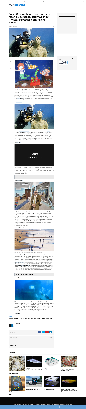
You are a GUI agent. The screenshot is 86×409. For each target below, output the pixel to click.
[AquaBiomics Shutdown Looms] (52, 361)
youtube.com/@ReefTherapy (64, 66)
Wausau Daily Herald (20, 227)
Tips (9, 1)
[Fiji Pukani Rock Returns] (17, 363)
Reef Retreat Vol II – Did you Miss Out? (33, 389)
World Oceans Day (28, 254)
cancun (38, 316)
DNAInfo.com (19, 102)
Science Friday (33, 318)
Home (2, 1)
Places (35, 9)
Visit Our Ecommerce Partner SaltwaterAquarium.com (39, 1)
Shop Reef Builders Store (26, 1)
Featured (28, 368)
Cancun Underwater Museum (45, 316)
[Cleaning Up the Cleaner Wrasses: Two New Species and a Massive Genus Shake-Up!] (69, 381)
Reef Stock (16, 1)
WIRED (17, 313)
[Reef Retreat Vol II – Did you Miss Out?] (34, 381)
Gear (15, 9)
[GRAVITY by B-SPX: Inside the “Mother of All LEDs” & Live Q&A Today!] (34, 361)
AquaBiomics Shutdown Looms (50, 369)
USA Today (18, 142)
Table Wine (19, 98)
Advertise (6, 1)
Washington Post (19, 180)
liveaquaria (11, 318)
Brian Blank (11, 26)
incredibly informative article (39, 310)
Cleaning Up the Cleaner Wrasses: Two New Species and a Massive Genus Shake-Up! (69, 390)
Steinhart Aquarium (45, 318)
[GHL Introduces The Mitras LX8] (52, 381)
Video (30, 9)
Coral (20, 9)
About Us (12, 1)
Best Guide (20, 1)
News (10, 9)
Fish (25, 9)
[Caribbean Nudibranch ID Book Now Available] (17, 383)
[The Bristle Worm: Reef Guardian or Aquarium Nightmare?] (69, 361)
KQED (17, 277)
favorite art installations (24, 130)
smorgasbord (39, 318)
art (13, 316)
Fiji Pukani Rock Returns (13, 373)
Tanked (33, 213)
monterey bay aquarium (18, 318)
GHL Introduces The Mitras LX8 (49, 389)
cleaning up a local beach (23, 265)
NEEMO (26, 318)
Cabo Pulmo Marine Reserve (28, 167)
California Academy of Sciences (31, 316)
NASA (23, 318)
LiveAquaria (30, 220)
